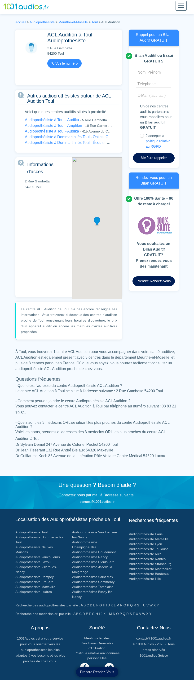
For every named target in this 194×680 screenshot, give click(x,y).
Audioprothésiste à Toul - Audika (52, 120)
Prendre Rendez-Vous (97, 672)
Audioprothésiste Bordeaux (149, 574)
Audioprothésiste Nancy (90, 557)
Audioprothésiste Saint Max (92, 577)
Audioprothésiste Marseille (148, 539)
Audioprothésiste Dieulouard (93, 562)
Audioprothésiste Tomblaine (93, 587)
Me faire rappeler (154, 158)
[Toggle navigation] (181, 6)
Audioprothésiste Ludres (33, 592)
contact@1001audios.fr (97, 501)
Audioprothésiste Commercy (93, 582)
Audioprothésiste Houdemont (94, 552)
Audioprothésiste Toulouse (148, 549)
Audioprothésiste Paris (146, 534)
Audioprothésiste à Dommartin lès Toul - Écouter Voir (69, 143)
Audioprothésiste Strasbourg (150, 564)
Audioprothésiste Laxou (33, 562)
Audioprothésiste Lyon (145, 544)
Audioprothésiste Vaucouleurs (37, 557)
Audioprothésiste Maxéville (35, 587)
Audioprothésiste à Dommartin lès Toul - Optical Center (71, 137)
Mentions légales (97, 638)
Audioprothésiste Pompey (34, 577)
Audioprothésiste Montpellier (150, 569)
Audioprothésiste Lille (145, 579)
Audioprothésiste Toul (31, 532)
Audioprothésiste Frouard (34, 582)
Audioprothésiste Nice (145, 554)
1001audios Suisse (154, 655)
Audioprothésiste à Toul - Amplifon (53, 126)
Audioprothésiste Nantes (147, 559)
